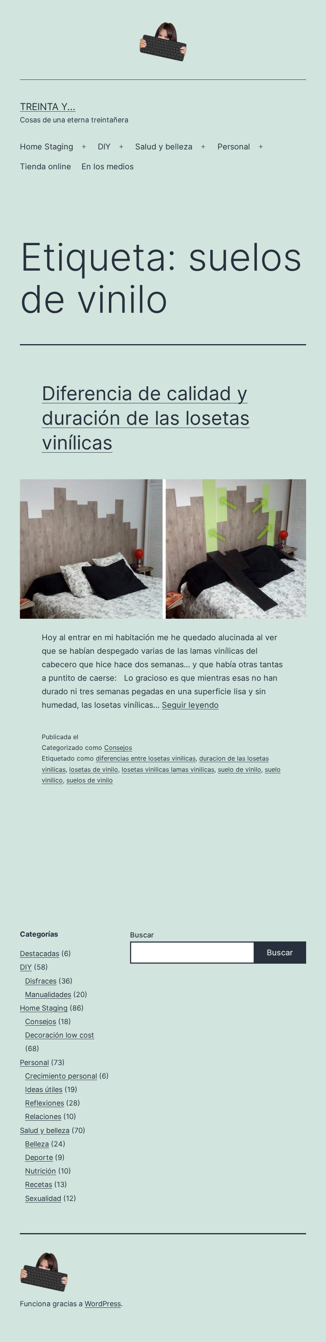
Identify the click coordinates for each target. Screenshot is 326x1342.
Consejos (118, 747)
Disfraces (40, 981)
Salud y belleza (163, 146)
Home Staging (46, 146)
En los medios (108, 166)
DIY (104, 146)
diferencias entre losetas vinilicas (146, 758)
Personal (233, 146)
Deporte (39, 1157)
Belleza (37, 1144)
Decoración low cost (59, 1035)
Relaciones (43, 1116)
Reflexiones (44, 1103)
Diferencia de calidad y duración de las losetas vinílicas (146, 418)
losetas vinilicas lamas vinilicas (168, 769)
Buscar (142, 935)
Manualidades (48, 994)
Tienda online (45, 166)
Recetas (38, 1184)
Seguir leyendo (190, 705)
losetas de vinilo (93, 769)
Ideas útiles (43, 1089)
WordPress (103, 1303)
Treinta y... (48, 106)
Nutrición (40, 1171)
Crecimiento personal (61, 1076)
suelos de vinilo (89, 780)
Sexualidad (43, 1198)
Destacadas (39, 953)
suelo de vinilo (239, 769)
